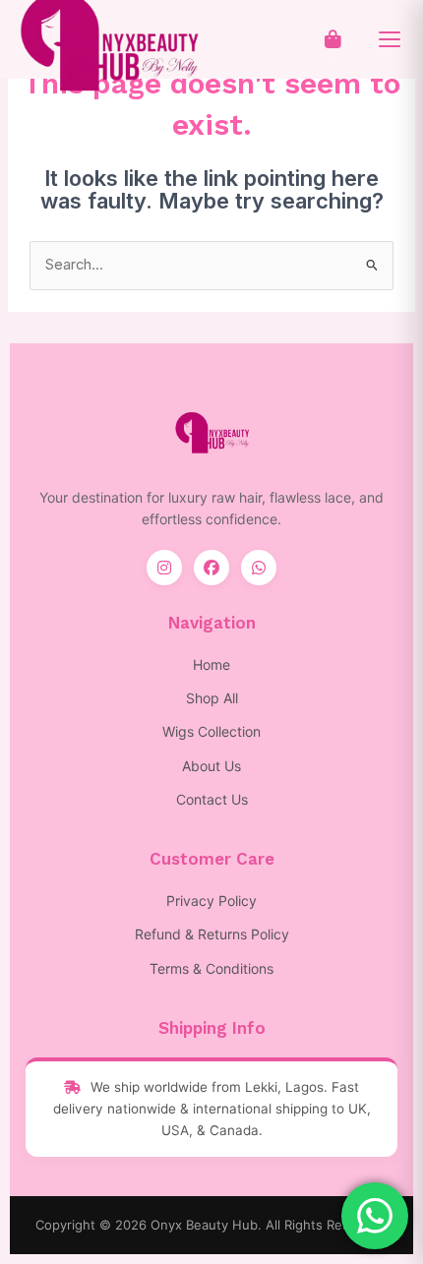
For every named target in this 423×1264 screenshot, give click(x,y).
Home (211, 664)
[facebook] (211, 567)
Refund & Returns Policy (212, 934)
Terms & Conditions (211, 968)
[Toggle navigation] (389, 39)
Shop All (212, 698)
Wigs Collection (211, 731)
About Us (211, 765)
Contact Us (212, 799)
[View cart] (332, 39)
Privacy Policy (211, 900)
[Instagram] (164, 567)
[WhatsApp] (258, 567)
